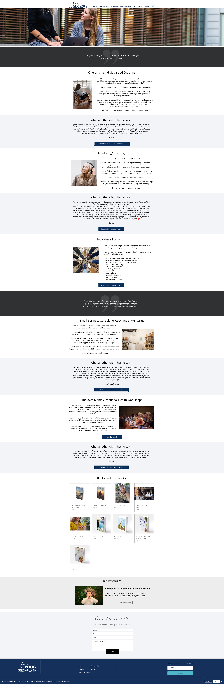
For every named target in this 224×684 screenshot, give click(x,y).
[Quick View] (80, 493)
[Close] (222, 681)
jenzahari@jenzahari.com (103, 624)
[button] (103, 6)
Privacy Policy (66, 681)
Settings (208, 681)
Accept (216, 681)
